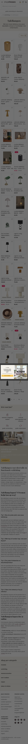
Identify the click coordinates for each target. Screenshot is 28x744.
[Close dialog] (26, 365)
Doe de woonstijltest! (7, 375)
